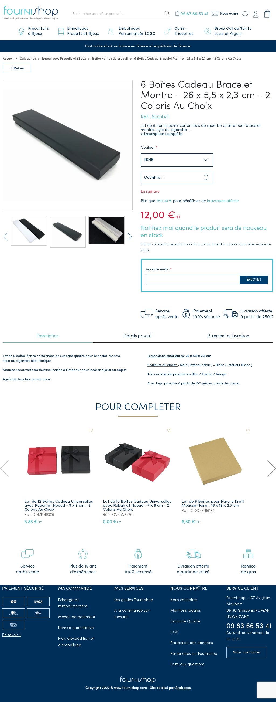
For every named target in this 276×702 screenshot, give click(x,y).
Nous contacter (247, 652)
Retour (18, 68)
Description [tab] (48, 336)
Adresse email (157, 269)
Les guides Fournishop (133, 600)
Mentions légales (185, 611)
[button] (206, 180)
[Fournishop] (31, 13)
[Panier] (267, 13)
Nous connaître (183, 600)
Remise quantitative (76, 628)
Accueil (8, 58)
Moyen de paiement (76, 617)
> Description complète (161, 134)
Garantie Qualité (185, 621)
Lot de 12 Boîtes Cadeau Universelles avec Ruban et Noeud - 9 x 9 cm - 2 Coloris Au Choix (59, 506)
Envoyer (254, 279)
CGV (174, 632)
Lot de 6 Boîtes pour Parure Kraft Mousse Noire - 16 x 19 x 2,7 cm (213, 504)
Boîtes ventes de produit (110, 58)
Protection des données (191, 643)
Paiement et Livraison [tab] (228, 336)
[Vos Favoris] (245, 13)
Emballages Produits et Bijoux (64, 58)
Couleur (148, 148)
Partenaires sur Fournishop (193, 654)
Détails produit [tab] (137, 336)
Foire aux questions (187, 664)
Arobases (183, 688)
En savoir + (11, 634)
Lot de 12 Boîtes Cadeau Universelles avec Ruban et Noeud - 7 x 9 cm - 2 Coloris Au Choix (137, 506)
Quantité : (153, 178)
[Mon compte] (256, 13)
